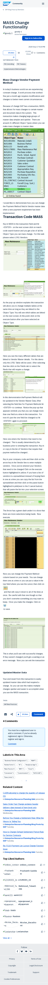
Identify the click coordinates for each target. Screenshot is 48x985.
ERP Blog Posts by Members (14, 10)
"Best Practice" (9, 769)
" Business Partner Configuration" (15, 760)
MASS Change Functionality (16, 25)
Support (36, 972)
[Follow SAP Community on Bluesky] (22, 951)
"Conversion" (8, 773)
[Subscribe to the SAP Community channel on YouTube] (26, 951)
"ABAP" (33, 760)
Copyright (12, 966)
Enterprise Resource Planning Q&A (20, 799)
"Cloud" (30, 769)
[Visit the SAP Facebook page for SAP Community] (17, 951)
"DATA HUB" (37, 773)
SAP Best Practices (10, 704)
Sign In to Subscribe (33, 38)
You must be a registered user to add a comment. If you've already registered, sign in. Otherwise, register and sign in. (22, 734)
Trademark (12, 972)
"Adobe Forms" (9, 765)
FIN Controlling (9, 64)
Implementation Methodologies (14, 69)
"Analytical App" (30, 765)
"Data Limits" (8, 777)
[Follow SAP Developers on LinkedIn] (31, 951)
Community (18, 4)
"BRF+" (21, 769)
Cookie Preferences (12, 979)
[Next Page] (26, 781)
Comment (12, 744)
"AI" (20, 765)
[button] (14, 57)
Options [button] (23, 42)
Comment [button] (38, 714)
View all (6, 938)
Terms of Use (36, 959)
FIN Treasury (21, 64)
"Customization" (22, 773)
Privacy (12, 959)
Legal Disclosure (36, 966)
